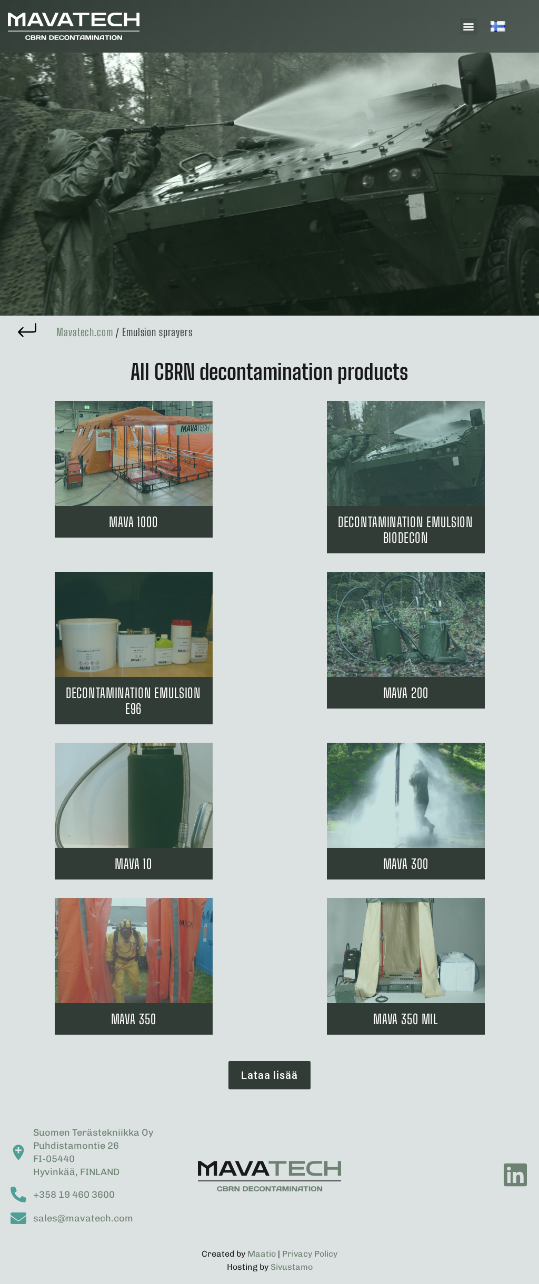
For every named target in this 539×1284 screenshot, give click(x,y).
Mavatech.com (84, 332)
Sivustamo (292, 1267)
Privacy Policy (309, 1254)
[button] (468, 26)
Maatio (261, 1254)
